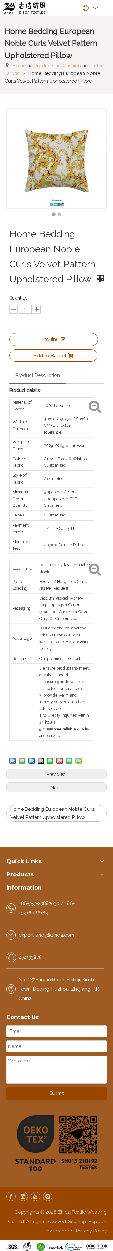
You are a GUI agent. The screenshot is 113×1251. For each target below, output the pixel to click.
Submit (57, 1093)
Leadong (63, 1231)
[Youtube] (35, 1196)
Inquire (49, 339)
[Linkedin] (23, 1196)
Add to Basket (50, 356)
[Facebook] (11, 1196)
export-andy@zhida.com (46, 935)
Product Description (37, 375)
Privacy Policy (91, 1231)
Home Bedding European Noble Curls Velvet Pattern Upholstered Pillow (52, 813)
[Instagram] (47, 1196)
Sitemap (77, 1221)
